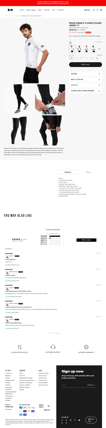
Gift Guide (8, 409)
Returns (7, 378)
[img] (8, 253)
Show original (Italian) (13, 312)
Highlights (67, 172)
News (21, 373)
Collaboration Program (25, 378)
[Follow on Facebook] (62, 420)
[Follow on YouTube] (79, 420)
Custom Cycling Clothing (26, 380)
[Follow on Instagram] (70, 420)
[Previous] (34, 3)
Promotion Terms (44, 373)
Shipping (7, 375)
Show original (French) (13, 264)
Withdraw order (9, 380)
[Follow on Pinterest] (75, 420)
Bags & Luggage (31, 10)
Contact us (8, 373)
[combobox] (45, 406)
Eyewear (22, 10)
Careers (21, 390)
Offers (53, 10)
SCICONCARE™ (43, 382)
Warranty (8, 385)
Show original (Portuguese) (14, 296)
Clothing (17, 16)
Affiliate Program (24, 387)
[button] (73, 30)
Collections (47, 10)
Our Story (22, 375)
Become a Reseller (24, 385)
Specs (88, 172)
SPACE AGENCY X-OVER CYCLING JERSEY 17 (32, 16)
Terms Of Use (43, 375)
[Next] (71, 3)
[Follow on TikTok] (62, 423)
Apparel (40, 10)
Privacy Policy (43, 378)
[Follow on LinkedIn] (66, 423)
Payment (8, 382)
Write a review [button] (86, 240)
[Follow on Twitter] (66, 420)
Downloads (60, 10)
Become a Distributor (25, 382)
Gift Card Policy (43, 385)
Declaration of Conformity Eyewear (9, 398)
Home (6, 16)
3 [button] (53, 333)
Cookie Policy (43, 380)
